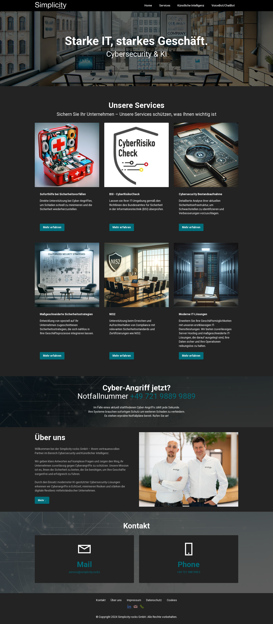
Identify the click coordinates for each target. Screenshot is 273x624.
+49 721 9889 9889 (163, 396)
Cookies (172, 600)
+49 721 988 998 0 (188, 572)
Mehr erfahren (52, 227)
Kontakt (101, 600)
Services (164, 5)
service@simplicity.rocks (84, 572)
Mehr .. (42, 500)
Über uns (116, 600)
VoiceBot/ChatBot (223, 5)
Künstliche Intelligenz (190, 5)
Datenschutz (154, 600)
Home (148, 5)
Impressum (134, 600)
